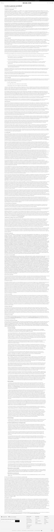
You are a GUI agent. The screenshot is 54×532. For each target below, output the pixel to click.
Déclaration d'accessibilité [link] (30, 530)
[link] (36, 522)
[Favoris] (49, 2)
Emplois (45, 519)
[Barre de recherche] (47, 2)
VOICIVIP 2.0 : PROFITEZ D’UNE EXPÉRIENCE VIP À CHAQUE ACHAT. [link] (27, 0)
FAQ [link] (27, 523)
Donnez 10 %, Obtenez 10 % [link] (38, 523)
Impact (45, 523)
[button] (52, 530)
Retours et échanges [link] (29, 519)
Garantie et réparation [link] (29, 522)
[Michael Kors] (27, 2)
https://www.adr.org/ (17, 386)
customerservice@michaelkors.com (15, 316)
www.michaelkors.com (43, 12)
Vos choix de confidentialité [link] (37, 530)
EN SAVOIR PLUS (37, 0)
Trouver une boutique (12, 516)
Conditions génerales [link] (24, 530)
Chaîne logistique (46, 522)
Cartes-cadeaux (28, 526)
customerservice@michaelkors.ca (33, 316)
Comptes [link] (36, 519)
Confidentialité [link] (19, 530)
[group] (27, 0)
